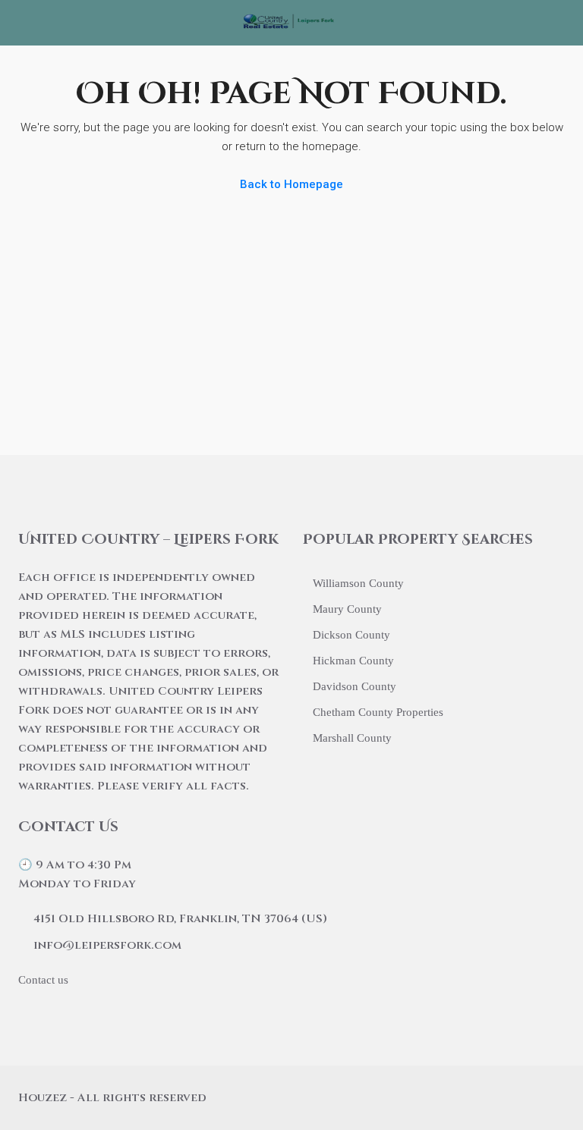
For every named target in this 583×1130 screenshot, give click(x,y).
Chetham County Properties (378, 712)
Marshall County (352, 738)
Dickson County (351, 635)
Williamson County (358, 583)
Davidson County (354, 686)
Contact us (43, 980)
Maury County (347, 609)
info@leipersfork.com (107, 945)
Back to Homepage (291, 184)
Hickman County (353, 660)
